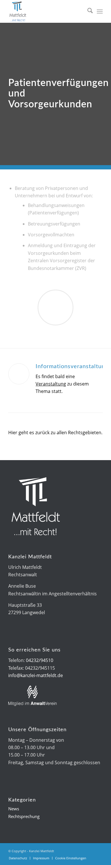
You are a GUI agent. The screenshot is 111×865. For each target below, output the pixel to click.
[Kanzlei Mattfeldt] (46, 11)
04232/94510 (39, 660)
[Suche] (87, 11)
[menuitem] (87, 11)
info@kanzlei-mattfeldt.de (35, 675)
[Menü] (100, 11)
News (13, 808)
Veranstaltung (51, 384)
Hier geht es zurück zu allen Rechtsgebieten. (55, 432)
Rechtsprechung (24, 816)
